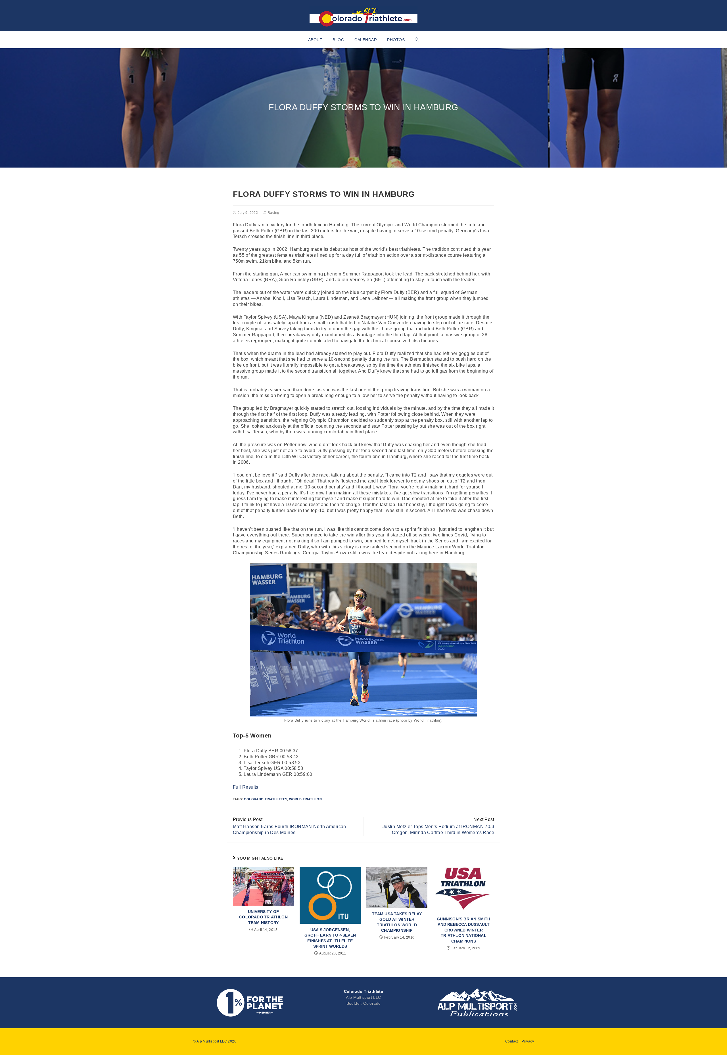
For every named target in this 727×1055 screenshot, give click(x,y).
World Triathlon (305, 799)
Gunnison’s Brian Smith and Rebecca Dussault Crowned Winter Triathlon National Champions (463, 930)
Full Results (245, 787)
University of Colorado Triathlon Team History (263, 917)
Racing (273, 213)
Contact (511, 1041)
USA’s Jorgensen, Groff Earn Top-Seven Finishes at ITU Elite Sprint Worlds (330, 938)
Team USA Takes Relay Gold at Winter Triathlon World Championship (397, 922)
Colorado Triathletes (265, 799)
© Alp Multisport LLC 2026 (214, 1041)
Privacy (528, 1041)
